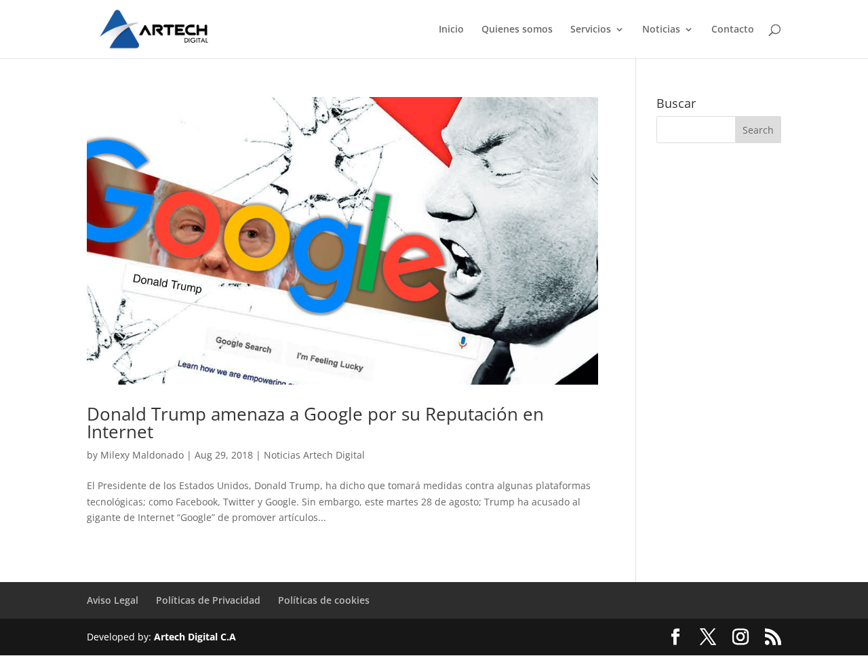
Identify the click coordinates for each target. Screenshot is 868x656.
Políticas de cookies (324, 600)
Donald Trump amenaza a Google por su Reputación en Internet (315, 423)
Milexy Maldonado (142, 454)
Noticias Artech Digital (314, 454)
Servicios (590, 29)
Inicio (451, 29)
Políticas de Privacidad (208, 600)
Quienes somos (517, 29)
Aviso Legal (112, 600)
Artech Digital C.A (195, 636)
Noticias (661, 29)
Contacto (732, 29)
